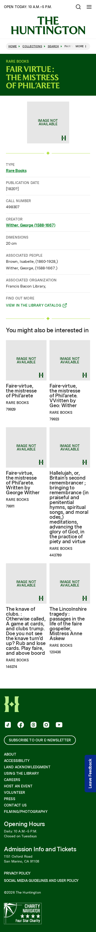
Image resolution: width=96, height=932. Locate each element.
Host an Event (18, 786)
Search (53, 46)
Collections (32, 46)
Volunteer (14, 792)
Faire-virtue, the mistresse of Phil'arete (21, 391)
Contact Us (15, 805)
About (10, 754)
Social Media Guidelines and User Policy (41, 881)
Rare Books (16, 170)
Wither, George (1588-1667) (30, 225)
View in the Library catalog (33, 306)
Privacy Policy (17, 873)
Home (12, 46)
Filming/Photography (26, 812)
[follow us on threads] (33, 725)
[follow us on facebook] (20, 725)
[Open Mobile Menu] (89, 7)
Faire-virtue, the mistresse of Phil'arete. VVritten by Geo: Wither (64, 395)
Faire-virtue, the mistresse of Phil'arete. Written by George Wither (22, 482)
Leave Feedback (90, 773)
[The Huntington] (48, 25)
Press (9, 799)
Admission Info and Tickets (40, 849)
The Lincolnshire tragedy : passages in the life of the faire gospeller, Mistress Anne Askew (68, 623)
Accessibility (17, 761)
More (80, 46)
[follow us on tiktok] (7, 725)
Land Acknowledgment (27, 767)
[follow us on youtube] (58, 725)
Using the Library (21, 773)
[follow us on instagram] (45, 725)
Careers (12, 780)
